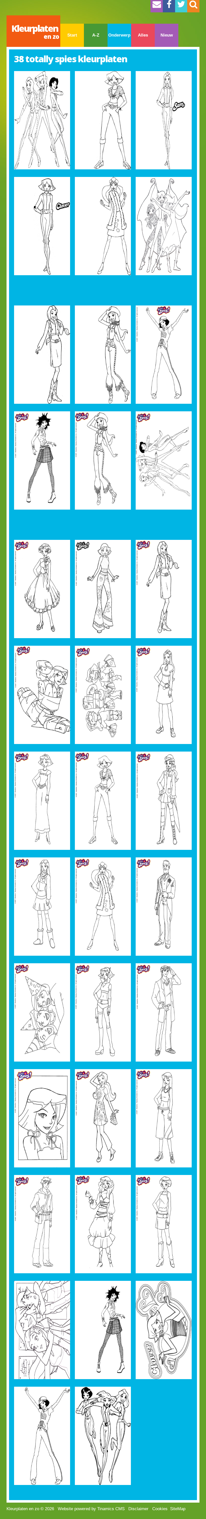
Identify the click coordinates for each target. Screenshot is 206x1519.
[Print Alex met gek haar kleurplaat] (103, 1330)
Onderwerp (119, 35)
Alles (143, 35)
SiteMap (177, 1508)
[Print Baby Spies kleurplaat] (103, 695)
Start (72, 35)
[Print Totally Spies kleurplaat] (42, 120)
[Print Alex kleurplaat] (164, 354)
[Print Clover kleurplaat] (103, 120)
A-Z (95, 35)
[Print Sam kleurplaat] (164, 120)
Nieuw (167, 35)
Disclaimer (138, 1508)
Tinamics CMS (111, 1508)
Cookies (160, 1508)
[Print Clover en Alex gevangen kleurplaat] (42, 695)
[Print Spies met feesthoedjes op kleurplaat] (42, 1012)
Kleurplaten (35, 31)
